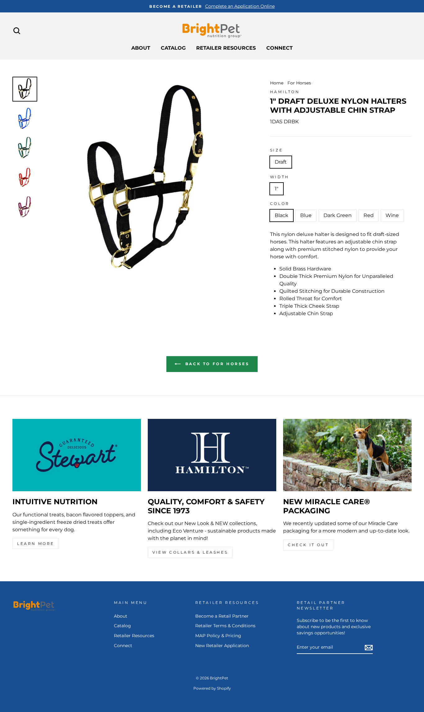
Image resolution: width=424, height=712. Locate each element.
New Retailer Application (222, 645)
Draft (281, 162)
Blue (306, 215)
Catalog (173, 48)
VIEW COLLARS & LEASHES (190, 552)
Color (280, 203)
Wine (392, 215)
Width (279, 177)
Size (276, 150)
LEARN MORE (35, 543)
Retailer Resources (226, 48)
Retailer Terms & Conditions (225, 625)
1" (276, 189)
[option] (212, 6)
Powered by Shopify (212, 688)
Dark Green (337, 215)
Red (368, 215)
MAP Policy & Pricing (218, 635)
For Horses (299, 82)
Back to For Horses (216, 363)
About (140, 48)
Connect (279, 48)
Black (281, 215)
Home (276, 82)
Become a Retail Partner (222, 616)
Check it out (308, 544)
